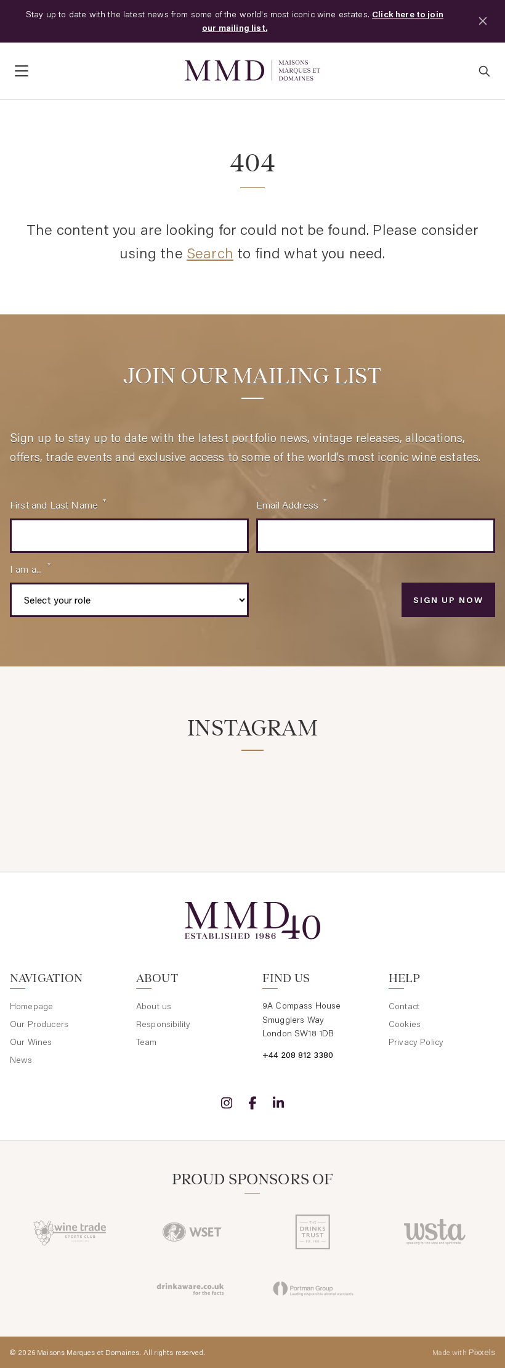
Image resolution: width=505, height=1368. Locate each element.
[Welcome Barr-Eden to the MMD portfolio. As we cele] (46, 788)
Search (210, 252)
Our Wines (31, 1041)
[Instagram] (227, 1103)
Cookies (405, 1024)
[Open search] (484, 70)
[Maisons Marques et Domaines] (252, 70)
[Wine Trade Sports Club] (70, 1231)
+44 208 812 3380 (298, 1054)
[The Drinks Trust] (313, 1231)
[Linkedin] (278, 1103)
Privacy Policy (416, 1041)
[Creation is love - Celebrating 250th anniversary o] (376, 788)
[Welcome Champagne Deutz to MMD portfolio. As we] (458, 788)
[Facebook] (252, 1103)
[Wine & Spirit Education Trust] (192, 1231)
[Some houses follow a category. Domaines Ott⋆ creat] (211, 788)
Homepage (31, 1006)
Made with (463, 1352)
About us (153, 1006)
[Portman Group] (313, 1288)
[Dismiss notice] (482, 21)
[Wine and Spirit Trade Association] (434, 1231)
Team (146, 1041)
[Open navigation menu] (92, 71)
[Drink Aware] (192, 1288)
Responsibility (163, 1024)
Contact (404, 1006)
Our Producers (39, 1024)
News (21, 1059)
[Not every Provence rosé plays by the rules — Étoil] (128, 788)
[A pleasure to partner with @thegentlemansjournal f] (293, 788)
